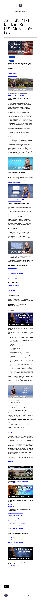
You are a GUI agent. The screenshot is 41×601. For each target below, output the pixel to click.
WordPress (35, 595)
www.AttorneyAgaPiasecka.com (14, 539)
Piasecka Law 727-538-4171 (20, 11)
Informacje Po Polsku (12, 73)
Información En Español (12, 76)
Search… (5, 581)
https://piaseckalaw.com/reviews (14, 182)
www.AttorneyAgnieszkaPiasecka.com (16, 542)
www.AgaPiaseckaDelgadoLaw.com (15, 544)
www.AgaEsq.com (11, 537)
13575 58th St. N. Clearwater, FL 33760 (16, 95)
